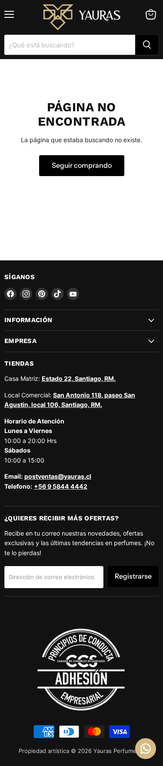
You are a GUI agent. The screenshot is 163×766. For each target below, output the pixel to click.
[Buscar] (147, 45)
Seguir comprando (82, 165)
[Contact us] (145, 748)
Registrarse (133, 576)
